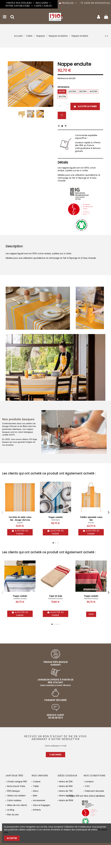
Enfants (37, 809)
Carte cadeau (43, 5)
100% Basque (13, 791)
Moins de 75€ (66, 791)
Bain (35, 795)
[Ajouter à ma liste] (62, 115)
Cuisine (36, 781)
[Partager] (58, 126)
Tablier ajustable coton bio (91, 518)
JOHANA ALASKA (20, 598)
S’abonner (55, 754)
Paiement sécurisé (94, 791)
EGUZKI (20, 523)
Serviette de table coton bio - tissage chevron (20, 518)
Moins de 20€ (66, 781)
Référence (63, 78)
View (91, 614)
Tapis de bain (55, 596)
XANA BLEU (55, 520)
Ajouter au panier (87, 106)
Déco (35, 791)
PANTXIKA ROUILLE (55, 598)
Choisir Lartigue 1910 (17, 781)
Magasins (42, 3)
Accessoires (39, 800)
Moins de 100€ (66, 795)
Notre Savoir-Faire (17, 5)
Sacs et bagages (41, 805)
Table (36, 786)
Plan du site (13, 814)
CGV (87, 786)
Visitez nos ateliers (19, 3)
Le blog (10, 809)
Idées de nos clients (17, 805)
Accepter (12, 838)
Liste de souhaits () (97, 3)
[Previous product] (106, 36)
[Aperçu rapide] (33, 491)
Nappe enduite (55, 517)
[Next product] (107, 36)
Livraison (89, 781)
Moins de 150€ (66, 800)
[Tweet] (62, 126)
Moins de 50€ (66, 786)
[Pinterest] (65, 126)
